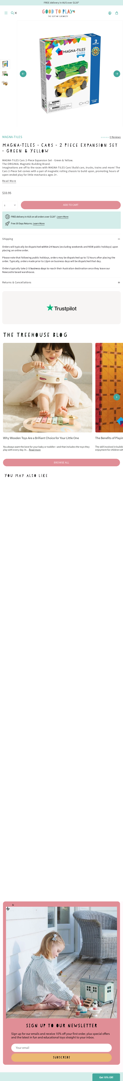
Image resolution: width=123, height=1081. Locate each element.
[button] (106, 1077)
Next (117, 73)
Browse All (61, 462)
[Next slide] (116, 397)
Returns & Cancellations (16, 282)
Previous (23, 73)
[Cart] (116, 12)
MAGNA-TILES (12, 137)
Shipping (7, 239)
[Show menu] (6, 12)
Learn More (62, 216)
